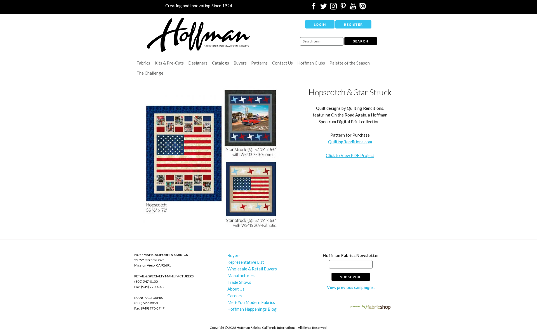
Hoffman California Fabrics (198, 34)
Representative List (245, 262)
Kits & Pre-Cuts (169, 62)
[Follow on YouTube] (353, 7)
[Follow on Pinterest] (343, 7)
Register (353, 24)
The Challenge (149, 72)
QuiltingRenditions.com (350, 141)
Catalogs (220, 62)
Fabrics (143, 62)
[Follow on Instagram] (333, 7)
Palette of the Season (349, 62)
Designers (198, 62)
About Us (235, 288)
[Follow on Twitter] (323, 7)
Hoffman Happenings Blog (252, 308)
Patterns (259, 62)
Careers (234, 295)
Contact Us (282, 62)
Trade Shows (239, 282)
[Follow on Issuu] (362, 7)
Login (320, 24)
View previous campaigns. (351, 287)
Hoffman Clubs (311, 62)
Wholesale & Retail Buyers (252, 268)
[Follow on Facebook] (313, 7)
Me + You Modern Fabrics (251, 302)
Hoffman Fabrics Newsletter (351, 255)
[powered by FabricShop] (370, 307)
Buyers (240, 62)
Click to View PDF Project (350, 155)
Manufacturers (241, 275)
